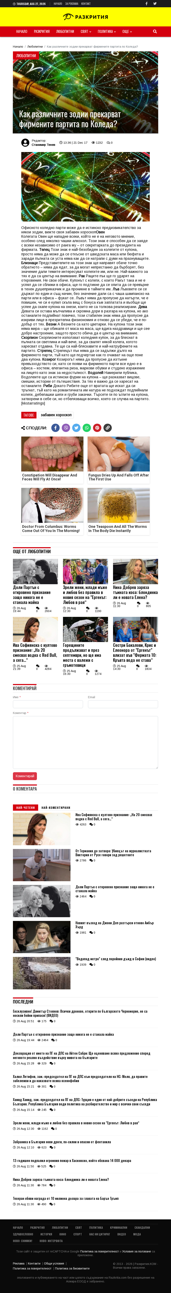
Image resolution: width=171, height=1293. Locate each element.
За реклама (71, 3)
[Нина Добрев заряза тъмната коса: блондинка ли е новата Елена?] (135, 583)
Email (91, 697)
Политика (105, 31)
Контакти (34, 1263)
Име (17, 697)
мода (137, 1234)
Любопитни (65, 31)
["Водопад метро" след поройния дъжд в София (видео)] (41, 988)
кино (62, 1234)
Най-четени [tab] (25, 807)
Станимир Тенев (43, 144)
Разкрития (42, 31)
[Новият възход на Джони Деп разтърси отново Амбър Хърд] (41, 952)
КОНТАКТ (86, 3)
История (46, 1234)
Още (125, 31)
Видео (121, 1234)
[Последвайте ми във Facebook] (146, 3)
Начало (58, 3)
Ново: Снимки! (22, 1241)
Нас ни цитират (99, 1234)
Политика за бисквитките (72, 1268)
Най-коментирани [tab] (55, 807)
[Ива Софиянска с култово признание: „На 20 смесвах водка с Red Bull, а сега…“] (35, 641)
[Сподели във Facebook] (55, 428)
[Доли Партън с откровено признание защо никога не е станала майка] (35, 583)
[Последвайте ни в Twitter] (155, 3)
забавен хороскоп (56, 415)
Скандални (142, 1227)
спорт (77, 1234)
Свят (84, 31)
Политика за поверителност (100, 1251)
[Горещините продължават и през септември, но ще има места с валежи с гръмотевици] (85, 641)
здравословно (23, 1234)
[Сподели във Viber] (66, 428)
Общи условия (54, 1263)
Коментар (20, 712)
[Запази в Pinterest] (97, 428)
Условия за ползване (137, 1251)
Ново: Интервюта (51, 1241)
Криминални (118, 1227)
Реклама (18, 1263)
